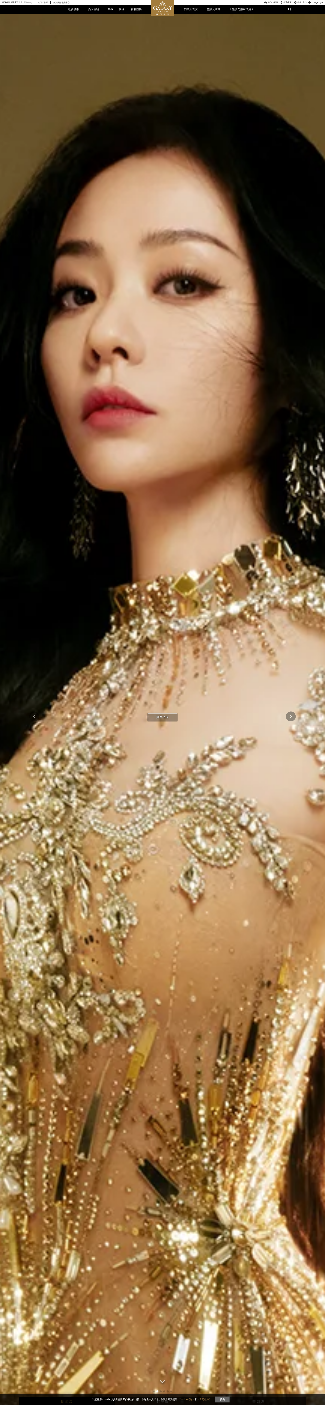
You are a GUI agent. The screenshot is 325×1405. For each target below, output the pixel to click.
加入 (305, 2)
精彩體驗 (136, 9)
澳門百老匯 (43, 2)
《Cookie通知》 (186, 1399)
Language (317, 3)
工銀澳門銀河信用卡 (241, 9)
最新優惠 (73, 9)
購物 (121, 9)
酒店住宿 (93, 9)
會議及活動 (213, 9)
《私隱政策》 (204, 1399)
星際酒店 (28, 2)
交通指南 (287, 2)
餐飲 (110, 9)
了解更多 (162, 717)
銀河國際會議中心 (61, 2)
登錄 (299, 2)
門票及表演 (191, 9)
